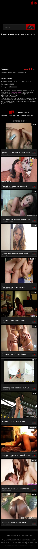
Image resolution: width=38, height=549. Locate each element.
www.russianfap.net (12, 535)
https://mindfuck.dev (8, 97)
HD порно (13, 87)
